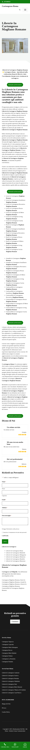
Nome (3, 488)
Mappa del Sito (6, 704)
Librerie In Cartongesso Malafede (15, 553)
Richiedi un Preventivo (15, 84)
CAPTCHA (5, 535)
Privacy (4, 708)
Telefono (4, 507)
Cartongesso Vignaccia (8, 641)
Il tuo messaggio (6, 515)
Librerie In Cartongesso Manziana (15, 561)
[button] (19, 9)
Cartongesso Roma (10, 6)
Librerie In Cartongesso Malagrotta (16, 555)
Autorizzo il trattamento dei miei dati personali (14, 532)
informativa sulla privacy (13, 529)
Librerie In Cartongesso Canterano (10, 672)
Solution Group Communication (17, 731)
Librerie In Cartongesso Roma (14, 551)
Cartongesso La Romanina (8, 659)
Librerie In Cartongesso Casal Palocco (11, 692)
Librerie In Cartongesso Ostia (9, 684)
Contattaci (15, 621)
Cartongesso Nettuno (7, 656)
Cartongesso (5, 572)
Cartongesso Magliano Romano (11, 580)
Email (4, 499)
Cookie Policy (6, 712)
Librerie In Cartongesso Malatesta (15, 557)
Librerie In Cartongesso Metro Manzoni (12, 687)
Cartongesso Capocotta (8, 644)
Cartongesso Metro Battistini (9, 653)
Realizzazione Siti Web (19, 729)
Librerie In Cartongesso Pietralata (10, 678)
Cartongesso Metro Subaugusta (10, 647)
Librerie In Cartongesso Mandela (15, 559)
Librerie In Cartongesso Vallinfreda (11, 681)
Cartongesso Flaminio (7, 661)
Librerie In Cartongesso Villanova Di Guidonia (14, 690)
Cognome (4, 495)
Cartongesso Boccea (7, 650)
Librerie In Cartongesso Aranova (10, 675)
